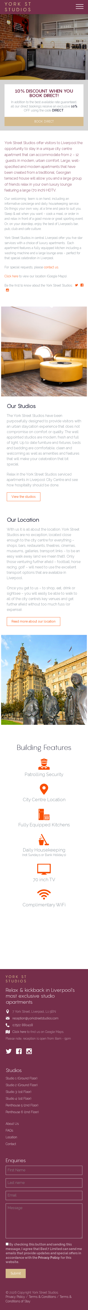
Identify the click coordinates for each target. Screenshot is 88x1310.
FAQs (9, 1130)
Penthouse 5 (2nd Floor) (22, 1105)
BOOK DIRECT (44, 121)
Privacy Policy (49, 1257)
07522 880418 (22, 1025)
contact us (51, 267)
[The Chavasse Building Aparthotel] (25, 6)
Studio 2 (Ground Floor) (22, 1085)
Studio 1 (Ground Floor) (21, 1078)
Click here (11, 276)
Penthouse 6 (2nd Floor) (22, 1112)
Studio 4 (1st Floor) (18, 1098)
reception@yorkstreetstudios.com (35, 1018)
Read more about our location (34, 621)
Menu (80, 6)
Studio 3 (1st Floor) (18, 1092)
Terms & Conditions (42, 1297)
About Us (12, 1123)
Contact (11, 1144)
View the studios (24, 496)
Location (11, 1137)
